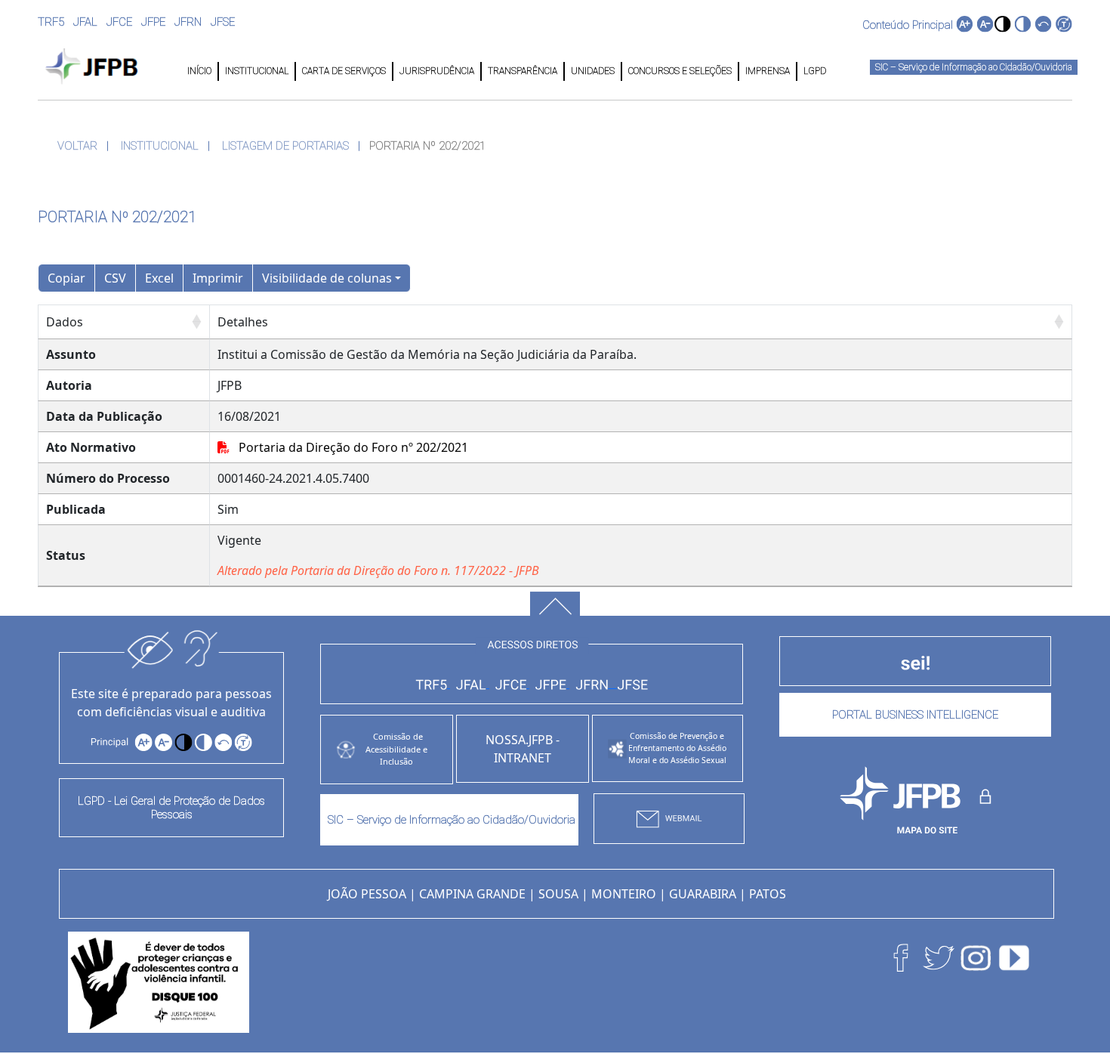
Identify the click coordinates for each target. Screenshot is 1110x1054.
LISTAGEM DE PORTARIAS (285, 146)
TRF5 (51, 22)
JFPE (153, 22)
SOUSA (558, 894)
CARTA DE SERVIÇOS (344, 71)
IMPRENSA (767, 71)
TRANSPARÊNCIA (523, 71)
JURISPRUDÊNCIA (436, 71)
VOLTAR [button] (77, 146)
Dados (64, 322)
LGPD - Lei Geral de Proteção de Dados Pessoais (171, 807)
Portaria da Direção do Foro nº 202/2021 (349, 447)
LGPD (813, 71)
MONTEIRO (623, 894)
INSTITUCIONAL (257, 71)
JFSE (223, 22)
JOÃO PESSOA (367, 894)
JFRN (188, 22)
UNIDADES (593, 71)
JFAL (85, 22)
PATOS (767, 894)
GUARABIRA (702, 894)
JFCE (119, 22)
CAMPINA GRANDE (472, 894)
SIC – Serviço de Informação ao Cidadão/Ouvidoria (974, 67)
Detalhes (242, 322)
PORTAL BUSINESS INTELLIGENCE (915, 715)
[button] (1002, 23)
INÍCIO (199, 71)
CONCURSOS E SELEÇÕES (680, 71)
